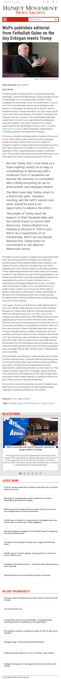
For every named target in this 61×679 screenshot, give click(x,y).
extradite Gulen (39, 313)
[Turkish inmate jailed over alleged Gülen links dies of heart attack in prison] (30, 490)
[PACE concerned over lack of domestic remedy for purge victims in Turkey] (30, 444)
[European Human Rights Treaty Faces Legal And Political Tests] (30, 545)
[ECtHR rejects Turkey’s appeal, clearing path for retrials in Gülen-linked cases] (30, 556)
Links (17, 1)
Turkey (44, 403)
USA (51, 403)
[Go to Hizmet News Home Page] (30, 10)
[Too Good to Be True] (30, 611)
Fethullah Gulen (21, 120)
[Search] (56, 20)
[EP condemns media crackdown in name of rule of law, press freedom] (30, 633)
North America (32, 403)
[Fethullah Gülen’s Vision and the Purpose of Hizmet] (30, 578)
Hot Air (14, 398)
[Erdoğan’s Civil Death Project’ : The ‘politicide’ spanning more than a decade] (30, 567)
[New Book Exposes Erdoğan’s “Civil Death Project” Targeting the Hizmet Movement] (30, 534)
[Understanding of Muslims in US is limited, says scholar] (30, 655)
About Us (8, 1)
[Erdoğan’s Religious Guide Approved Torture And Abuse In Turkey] (30, 666)
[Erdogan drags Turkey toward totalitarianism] (30, 644)
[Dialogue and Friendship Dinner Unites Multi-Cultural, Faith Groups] (30, 600)
